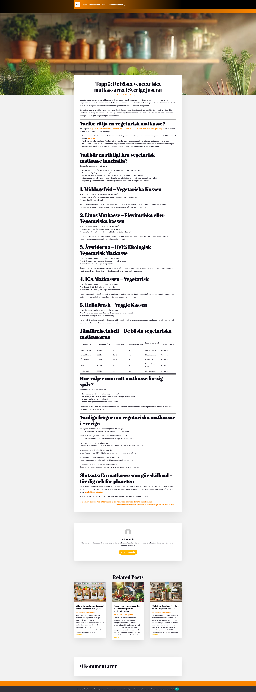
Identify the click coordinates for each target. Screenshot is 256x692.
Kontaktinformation (115, 5)
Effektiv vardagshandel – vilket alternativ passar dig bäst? (165, 607)
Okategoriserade (136, 95)
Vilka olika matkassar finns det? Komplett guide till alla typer (90, 607)
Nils (117, 95)
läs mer (79, 635)
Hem (85, 5)
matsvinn (91, 138)
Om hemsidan (94, 5)
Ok (177, 689)
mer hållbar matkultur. (94, 492)
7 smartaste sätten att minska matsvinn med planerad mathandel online (127, 608)
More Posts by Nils (128, 552)
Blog (103, 5)
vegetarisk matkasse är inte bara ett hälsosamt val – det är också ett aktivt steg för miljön (127, 129)
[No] (253, 689)
